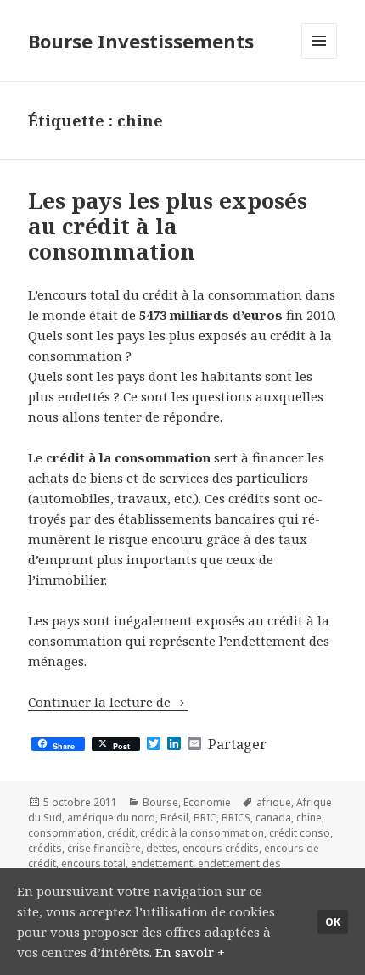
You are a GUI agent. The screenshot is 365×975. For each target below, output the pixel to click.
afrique (273, 802)
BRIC (205, 817)
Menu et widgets (319, 58)
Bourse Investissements (141, 40)
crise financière (104, 848)
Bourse (160, 802)
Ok (332, 922)
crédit (121, 833)
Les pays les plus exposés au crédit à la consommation (167, 225)
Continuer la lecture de (108, 701)
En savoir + (190, 952)
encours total (93, 863)
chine (309, 817)
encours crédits (220, 848)
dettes (161, 848)
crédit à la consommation (202, 833)
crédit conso (299, 833)
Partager (237, 744)
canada (273, 817)
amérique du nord (111, 817)
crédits (45, 848)
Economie (207, 802)
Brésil (174, 817)
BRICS (236, 817)
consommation (65, 833)
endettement (162, 863)
